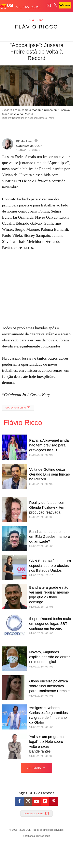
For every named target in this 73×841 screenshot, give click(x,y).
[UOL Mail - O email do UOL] (48, 5)
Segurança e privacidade (36, 836)
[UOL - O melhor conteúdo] (7, 6)
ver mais (34, 767)
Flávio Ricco (36, 26)
